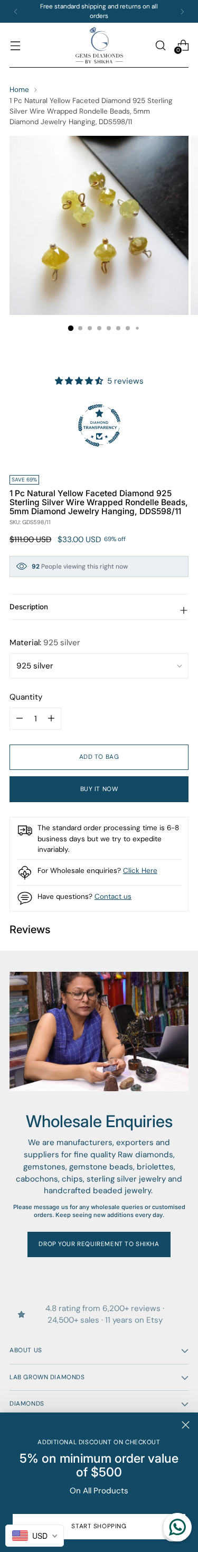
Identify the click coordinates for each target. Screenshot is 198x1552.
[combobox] (34, 1536)
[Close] (185, 1425)
